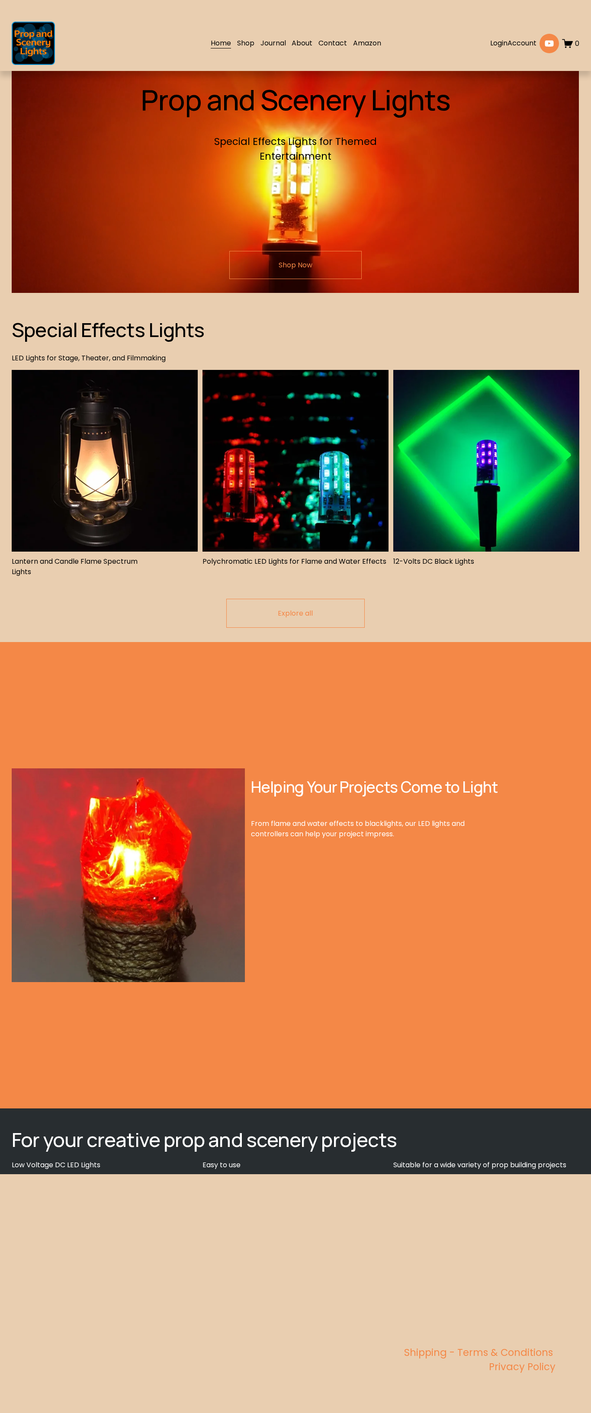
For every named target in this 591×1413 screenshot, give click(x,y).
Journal (273, 43)
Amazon (367, 43)
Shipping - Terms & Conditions (480, 1352)
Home (221, 43)
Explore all (295, 613)
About (302, 43)
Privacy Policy (522, 1367)
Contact (332, 43)
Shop (245, 43)
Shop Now (295, 265)
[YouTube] (549, 43)
